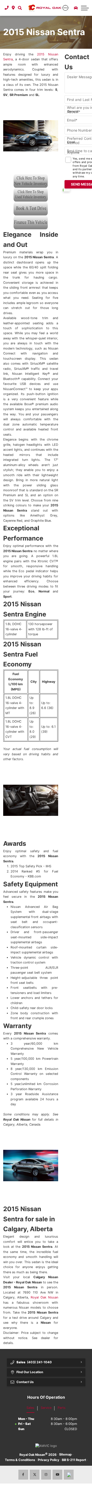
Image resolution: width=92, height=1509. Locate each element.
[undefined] (30, 185)
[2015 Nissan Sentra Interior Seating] (30, 800)
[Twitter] (34, 1475)
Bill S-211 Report (74, 1460)
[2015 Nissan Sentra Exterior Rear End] (30, 1165)
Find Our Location (29, 1372)
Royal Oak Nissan (44, 1297)
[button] (19, 8)
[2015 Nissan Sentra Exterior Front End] (30, 135)
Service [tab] (46, 1408)
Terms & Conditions (20, 1460)
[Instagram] (46, 1475)
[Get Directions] (13, 8)
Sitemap (65, 1454)
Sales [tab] (30, 1408)
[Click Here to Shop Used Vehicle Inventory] (30, 195)
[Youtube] (57, 1475)
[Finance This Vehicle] (30, 223)
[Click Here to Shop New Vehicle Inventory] (30, 181)
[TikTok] (69, 1475)
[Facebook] (23, 1475)
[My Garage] (76, 8)
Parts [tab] (62, 1408)
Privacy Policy (48, 1460)
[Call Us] (6, 8)
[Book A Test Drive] (30, 209)
